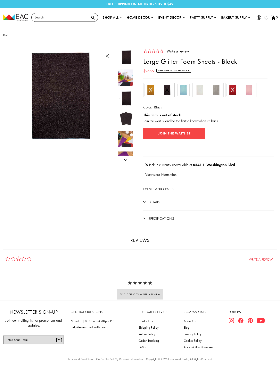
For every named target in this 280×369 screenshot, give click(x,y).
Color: (147, 107)
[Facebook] (241, 321)
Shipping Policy (149, 327)
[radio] (150, 90)
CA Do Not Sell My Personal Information (119, 359)
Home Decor (138, 17)
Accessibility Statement (198, 347)
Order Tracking (149, 340)
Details (154, 202)
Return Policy (147, 334)
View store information (160, 174)
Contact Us (146, 321)
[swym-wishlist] (266, 18)
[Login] (259, 18)
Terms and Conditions (80, 359)
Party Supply (201, 17)
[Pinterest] (250, 321)
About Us (190, 321)
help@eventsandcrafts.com (88, 327)
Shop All (110, 17)
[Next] (124, 159)
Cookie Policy (192, 340)
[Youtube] (261, 321)
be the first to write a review (140, 294)
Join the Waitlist (174, 133)
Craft (5, 35)
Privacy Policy (192, 334)
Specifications (161, 218)
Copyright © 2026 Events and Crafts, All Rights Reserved (179, 359)
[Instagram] (231, 321)
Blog (186, 327)
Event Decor (170, 17)
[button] (261, 259)
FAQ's (143, 347)
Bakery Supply (234, 17)
